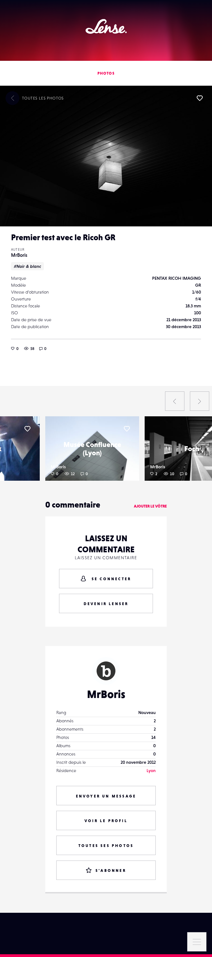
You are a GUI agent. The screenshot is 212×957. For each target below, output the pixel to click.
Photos (106, 73)
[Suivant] (199, 401)
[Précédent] (174, 401)
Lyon (151, 770)
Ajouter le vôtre (150, 506)
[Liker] (199, 98)
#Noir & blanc (27, 266)
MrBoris (19, 255)
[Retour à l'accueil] (106, 26)
